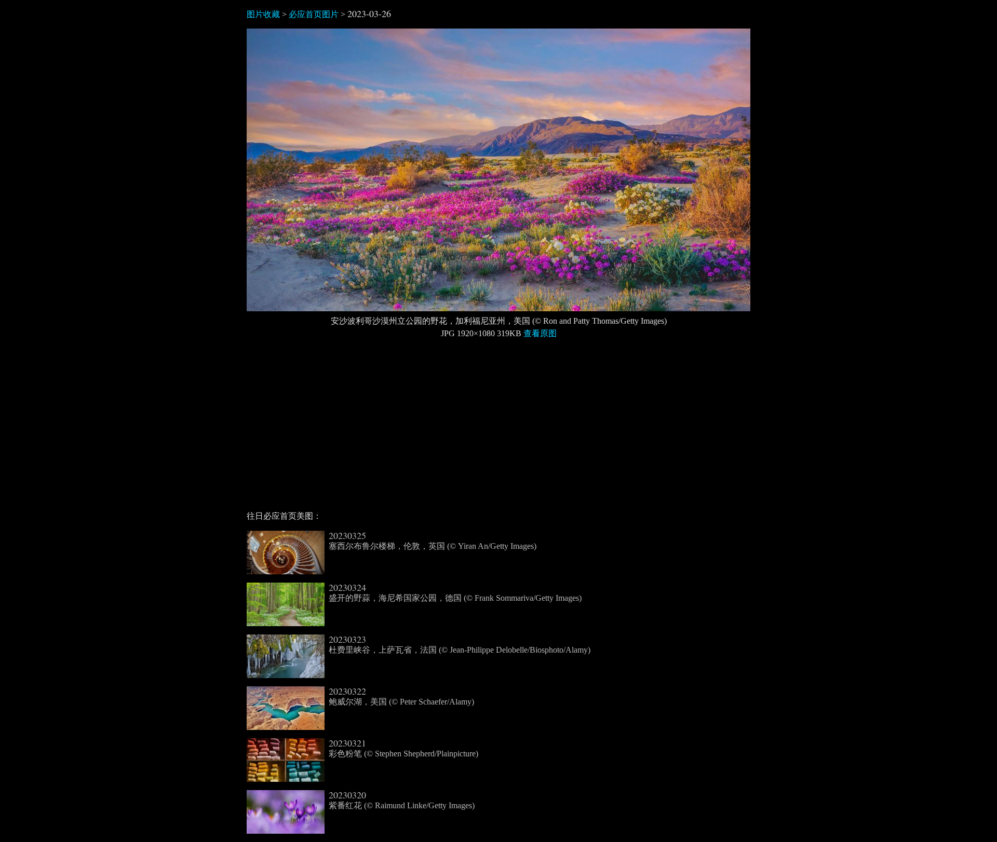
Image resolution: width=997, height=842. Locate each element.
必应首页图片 (314, 14)
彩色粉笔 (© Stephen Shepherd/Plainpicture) (403, 748)
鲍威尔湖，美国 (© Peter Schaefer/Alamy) (401, 696)
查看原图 (540, 333)
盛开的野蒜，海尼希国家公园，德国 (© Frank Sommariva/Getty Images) (455, 592)
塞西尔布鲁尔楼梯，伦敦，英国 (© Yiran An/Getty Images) (432, 540)
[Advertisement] (498, 429)
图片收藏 (263, 14)
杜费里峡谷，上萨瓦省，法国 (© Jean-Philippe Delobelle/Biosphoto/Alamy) (459, 644)
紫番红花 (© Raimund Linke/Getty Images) (402, 800)
